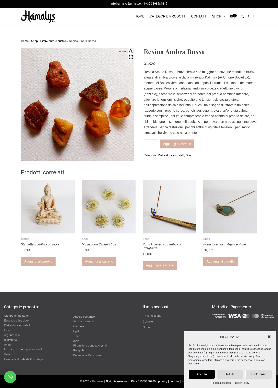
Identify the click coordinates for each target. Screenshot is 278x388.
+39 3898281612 (156, 3)
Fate (7, 330)
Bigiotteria (10, 339)
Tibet (76, 336)
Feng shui (79, 350)
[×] (10, 377)
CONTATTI (199, 16)
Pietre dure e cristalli (53, 41)
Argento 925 (12, 335)
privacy (162, 381)
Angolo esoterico (84, 316)
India (76, 340)
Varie (7, 354)
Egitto (77, 331)
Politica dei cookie (221, 382)
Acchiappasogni (83, 321)
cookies (174, 381)
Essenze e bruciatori (17, 320)
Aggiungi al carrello (177, 144)
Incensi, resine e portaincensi (23, 349)
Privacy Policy (241, 382)
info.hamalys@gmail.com (127, 3)
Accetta (202, 374)
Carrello (148, 321)
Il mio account (152, 315)
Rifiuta (230, 374)
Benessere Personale (87, 355)
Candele (78, 326)
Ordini (146, 327)
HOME (139, 16)
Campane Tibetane (16, 315)
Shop (34, 41)
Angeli (8, 344)
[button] (269, 337)
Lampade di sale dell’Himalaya (23, 359)
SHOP (216, 16)
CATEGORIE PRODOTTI (167, 16)
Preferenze (258, 374)
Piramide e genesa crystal (90, 345)
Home (25, 41)
